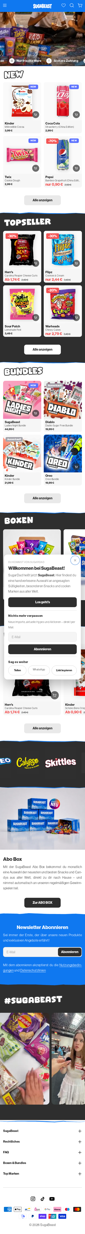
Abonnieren (42, 649)
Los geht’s (42, 602)
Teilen (17, 670)
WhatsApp (39, 669)
